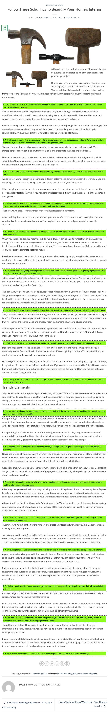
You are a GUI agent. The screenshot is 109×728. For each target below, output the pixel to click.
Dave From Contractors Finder (66, 18)
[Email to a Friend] (57, 663)
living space (78, 674)
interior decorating (64, 674)
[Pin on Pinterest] (62, 663)
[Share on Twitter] (52, 663)
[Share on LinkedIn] (67, 663)
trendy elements (90, 674)
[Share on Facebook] (46, 663)
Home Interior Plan (54, 5)
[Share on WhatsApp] (41, 663)
